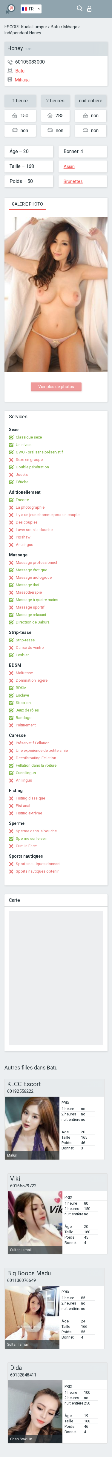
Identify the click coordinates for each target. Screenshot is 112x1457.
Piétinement (26, 725)
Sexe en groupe (29, 459)
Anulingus (24, 544)
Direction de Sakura (33, 622)
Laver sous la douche (34, 529)
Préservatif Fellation (33, 743)
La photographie (30, 507)
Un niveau (24, 444)
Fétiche (22, 482)
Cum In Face (26, 846)
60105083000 (30, 62)
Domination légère (31, 680)
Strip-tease (25, 640)
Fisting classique (30, 798)
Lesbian (23, 655)
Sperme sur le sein (31, 838)
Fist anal (23, 805)
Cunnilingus (26, 773)
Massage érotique (31, 570)
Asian (69, 166)
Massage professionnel (36, 562)
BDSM (21, 688)
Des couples (27, 522)
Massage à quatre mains (37, 600)
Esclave (22, 695)
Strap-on (23, 702)
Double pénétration (32, 467)
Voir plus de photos (56, 386)
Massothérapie (29, 592)
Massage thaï (27, 585)
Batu (55, 26)
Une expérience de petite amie (42, 750)
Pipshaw (23, 537)
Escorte (22, 500)
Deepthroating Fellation (36, 758)
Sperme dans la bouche (36, 831)
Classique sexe (29, 437)
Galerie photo (27, 204)
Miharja (70, 26)
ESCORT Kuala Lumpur (25, 26)
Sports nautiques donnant (38, 864)
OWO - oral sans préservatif (39, 452)
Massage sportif (30, 607)
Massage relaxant (31, 614)
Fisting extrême (29, 813)
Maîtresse (24, 673)
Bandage (23, 717)
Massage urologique (34, 577)
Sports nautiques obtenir (37, 871)
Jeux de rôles (27, 710)
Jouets (22, 474)
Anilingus (24, 780)
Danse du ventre (30, 647)
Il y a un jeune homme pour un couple (47, 515)
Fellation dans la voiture (36, 765)
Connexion (90, 7)
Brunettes (73, 181)
